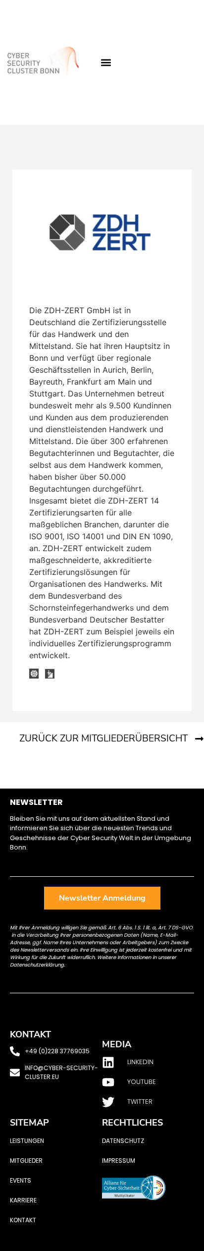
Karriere (23, 1200)
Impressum (118, 1160)
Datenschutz (123, 1141)
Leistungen (27, 1141)
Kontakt (23, 1220)
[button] (106, 63)
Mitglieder (26, 1160)
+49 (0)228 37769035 (57, 1051)
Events (20, 1180)
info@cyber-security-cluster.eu (61, 1072)
